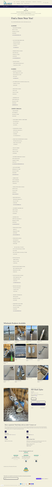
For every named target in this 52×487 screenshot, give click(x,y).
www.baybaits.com (15, 78)
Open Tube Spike (39, 341)
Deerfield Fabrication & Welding (9, 485)
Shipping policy (32, 485)
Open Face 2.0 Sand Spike (7, 341)
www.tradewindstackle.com (17, 310)
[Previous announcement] (17, 6)
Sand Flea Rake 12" (39, 380)
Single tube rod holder (17, 358)
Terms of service (28, 485)
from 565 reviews (26, 453)
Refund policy (19, 485)
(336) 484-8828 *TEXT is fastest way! (10, 434)
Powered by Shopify (15, 485)
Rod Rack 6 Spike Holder (18, 380)
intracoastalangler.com (16, 234)
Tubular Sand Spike (28, 341)
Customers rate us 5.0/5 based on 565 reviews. (10, 466)
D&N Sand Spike (6, 362)
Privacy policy (23, 485)
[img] (26, 452)
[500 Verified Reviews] (26, 472)
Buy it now (38, 404)
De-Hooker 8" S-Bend (40, 359)
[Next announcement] (35, 6)
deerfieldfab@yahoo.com (30, 434)
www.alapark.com (16, 47)
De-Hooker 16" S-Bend (7, 380)
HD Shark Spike (17, 341)
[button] (18, 2)
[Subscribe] (17, 478)
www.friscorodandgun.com (17, 204)
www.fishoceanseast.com (16, 282)
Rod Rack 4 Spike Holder (29, 359)
